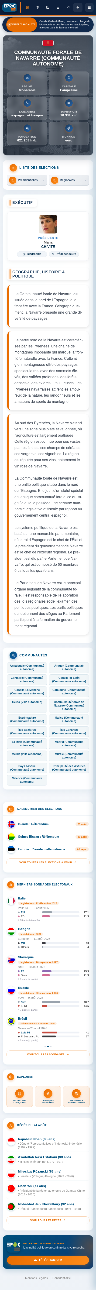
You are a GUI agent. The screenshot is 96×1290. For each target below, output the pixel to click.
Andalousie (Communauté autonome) (27, 667)
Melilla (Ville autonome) (27, 754)
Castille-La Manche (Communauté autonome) (27, 692)
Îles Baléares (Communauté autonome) (27, 731)
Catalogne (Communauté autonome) (69, 692)
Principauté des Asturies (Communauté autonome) (69, 768)
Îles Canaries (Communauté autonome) (69, 731)
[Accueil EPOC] (11, 7)
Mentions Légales (36, 1278)
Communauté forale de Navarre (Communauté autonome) (69, 705)
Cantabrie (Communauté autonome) (27, 679)
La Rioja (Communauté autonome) (27, 744)
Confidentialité (61, 1278)
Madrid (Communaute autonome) (69, 744)
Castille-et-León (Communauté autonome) (69, 679)
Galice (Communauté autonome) (69, 719)
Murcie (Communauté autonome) (69, 756)
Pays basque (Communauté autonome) (27, 768)
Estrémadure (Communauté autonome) (27, 719)
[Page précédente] (77, 7)
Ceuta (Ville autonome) (27, 702)
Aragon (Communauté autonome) (69, 667)
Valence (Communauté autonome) (27, 780)
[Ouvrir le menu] (89, 7)
